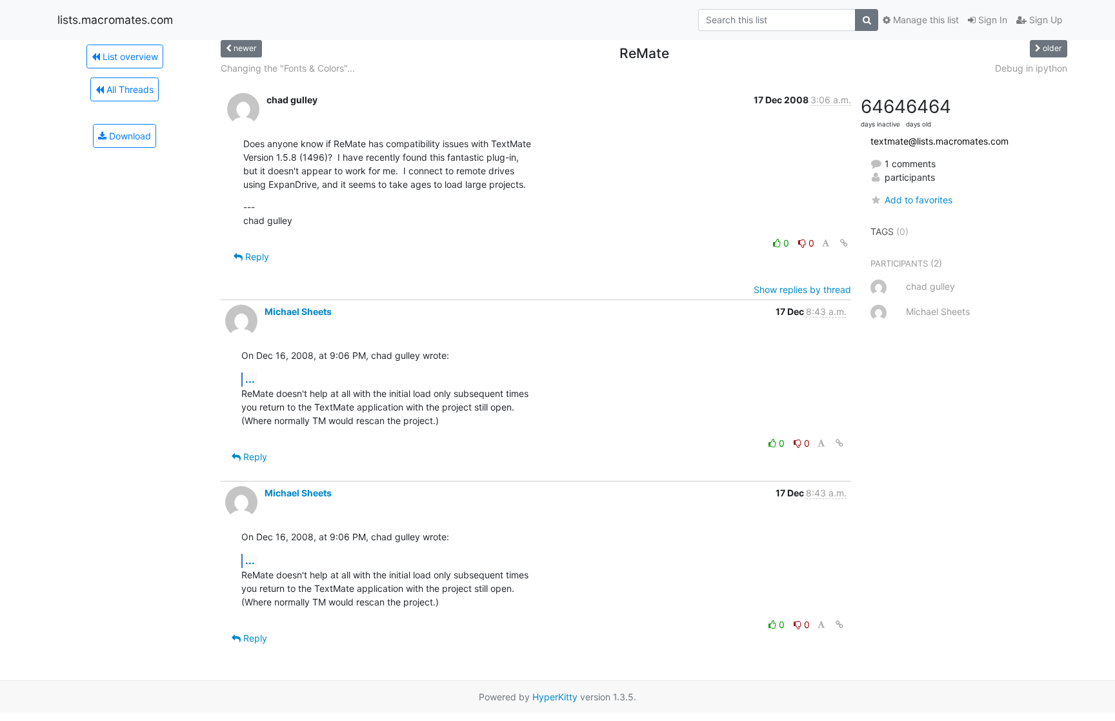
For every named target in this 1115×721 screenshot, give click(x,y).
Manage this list (924, 19)
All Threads (129, 89)
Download (128, 135)
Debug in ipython (1031, 68)
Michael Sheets (298, 311)
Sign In (991, 19)
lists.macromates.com (115, 19)
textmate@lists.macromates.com (939, 141)
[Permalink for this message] (844, 243)
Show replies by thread (802, 289)
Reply (256, 256)
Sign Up (1045, 19)
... (250, 378)
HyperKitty (555, 696)
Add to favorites (918, 199)
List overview (129, 56)
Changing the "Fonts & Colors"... (288, 68)
